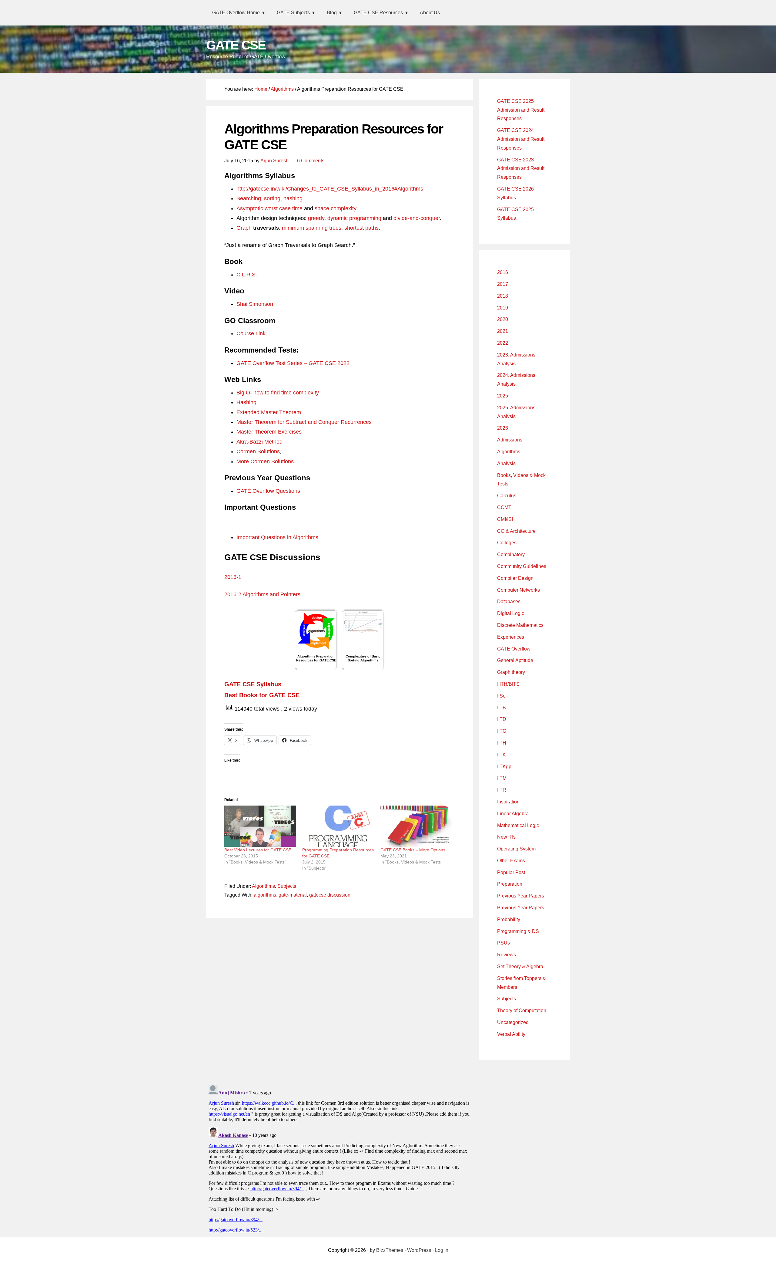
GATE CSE (236, 45)
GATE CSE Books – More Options (412, 849)
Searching (248, 198)
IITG (501, 731)
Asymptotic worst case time (269, 208)
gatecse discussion (329, 894)
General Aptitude (515, 660)
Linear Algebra (513, 813)
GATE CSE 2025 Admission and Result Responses (520, 110)
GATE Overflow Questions (268, 491)
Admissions (509, 439)
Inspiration (508, 801)
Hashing (246, 402)
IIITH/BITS (508, 684)
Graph (244, 228)
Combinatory (511, 554)
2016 (502, 272)
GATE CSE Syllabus (252, 684)
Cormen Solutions (258, 451)
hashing (293, 198)
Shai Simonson (254, 304)
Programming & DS (518, 931)
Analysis (506, 463)
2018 (502, 296)
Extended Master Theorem (268, 412)
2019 (502, 307)
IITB (501, 707)
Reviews (506, 954)
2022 (502, 343)
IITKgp (504, 766)
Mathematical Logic (518, 825)
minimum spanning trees (311, 228)
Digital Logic (510, 613)
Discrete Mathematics (520, 625)
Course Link (251, 333)
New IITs (506, 837)
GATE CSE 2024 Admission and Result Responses (520, 139)
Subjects (286, 886)
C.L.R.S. (246, 275)
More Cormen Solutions (265, 461)
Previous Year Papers (520, 895)
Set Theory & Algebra (520, 966)
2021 (502, 331)
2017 (502, 284)
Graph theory (511, 672)
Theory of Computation (521, 1010)
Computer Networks (518, 590)
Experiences (510, 637)
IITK (501, 754)
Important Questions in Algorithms (277, 537)
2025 (502, 395)
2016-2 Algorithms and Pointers (262, 594)
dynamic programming (354, 218)
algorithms (265, 894)
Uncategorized (513, 1022)
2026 (502, 428)
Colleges (507, 542)
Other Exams (511, 860)
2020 (502, 319)
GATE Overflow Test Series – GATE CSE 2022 (293, 363)
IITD (501, 719)
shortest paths (361, 228)
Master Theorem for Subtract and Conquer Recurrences (304, 422)
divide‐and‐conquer (416, 218)
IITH (501, 742)
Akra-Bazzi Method (259, 442)
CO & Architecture (516, 531)
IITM (502, 778)
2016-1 (232, 577)
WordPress (419, 1250)
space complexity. (336, 208)
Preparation (509, 884)
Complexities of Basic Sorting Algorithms (363, 658)
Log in (441, 1250)
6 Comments (310, 160)
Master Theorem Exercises (269, 432)
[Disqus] (339, 1000)
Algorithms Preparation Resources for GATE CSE (316, 658)
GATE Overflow (513, 648)
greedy (316, 218)
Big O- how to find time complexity (277, 393)
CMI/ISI (505, 519)
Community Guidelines (521, 566)
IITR (501, 790)
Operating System (516, 848)
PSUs (503, 942)
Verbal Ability (511, 1034)
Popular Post (511, 872)
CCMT (504, 507)
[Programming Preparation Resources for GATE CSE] (338, 826)
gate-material (293, 894)
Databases (508, 601)
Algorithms (263, 886)
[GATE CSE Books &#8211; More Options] (416, 826)
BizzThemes (389, 1250)
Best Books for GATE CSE (261, 695)
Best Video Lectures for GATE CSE (257, 849)
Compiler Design (515, 578)
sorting (272, 198)
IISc (501, 695)
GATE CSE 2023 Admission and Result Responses (520, 168)
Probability (508, 919)
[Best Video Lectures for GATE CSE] (260, 826)
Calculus (506, 495)
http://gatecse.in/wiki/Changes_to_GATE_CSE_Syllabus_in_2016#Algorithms (329, 189)
